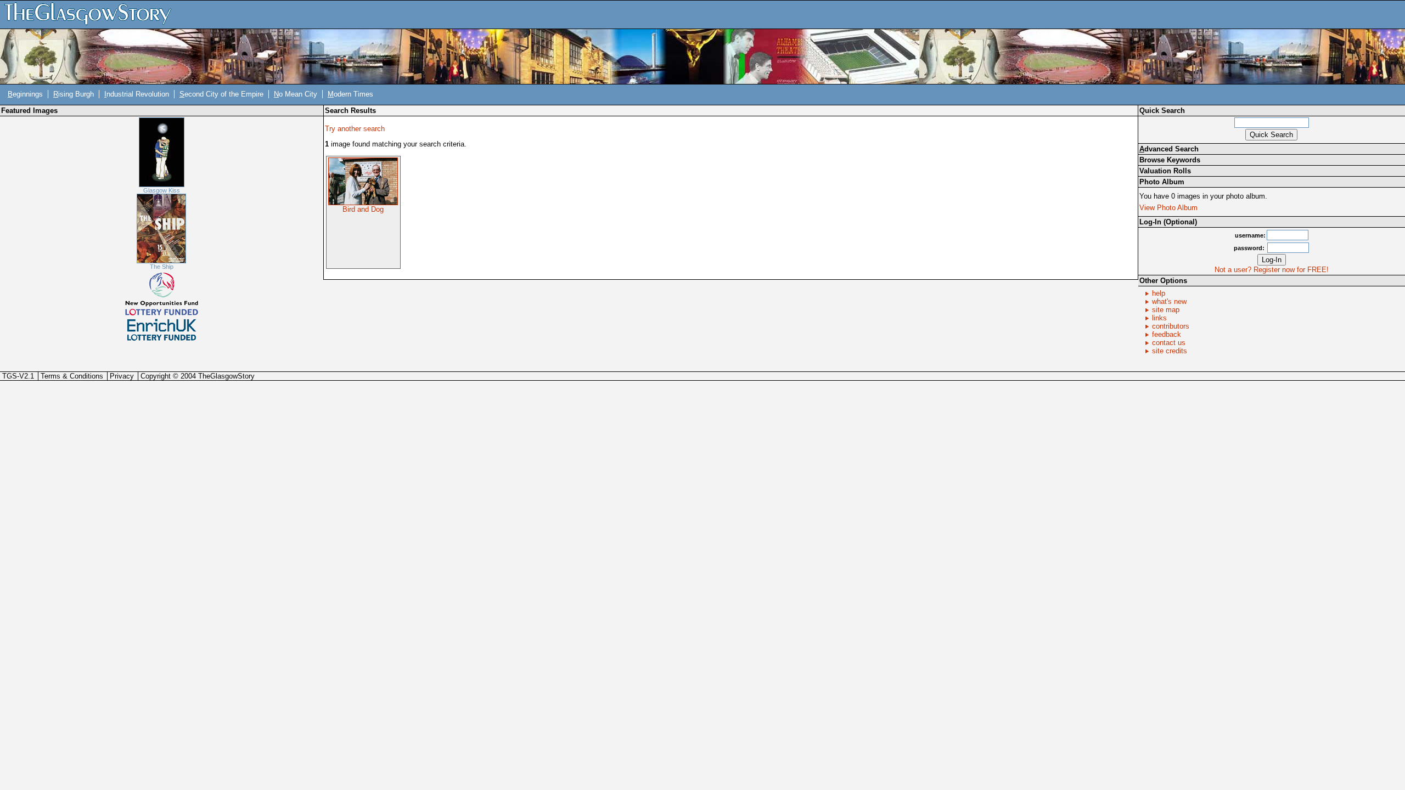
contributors (1170, 326)
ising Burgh (73, 94)
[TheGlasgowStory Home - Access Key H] (91, 14)
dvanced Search (1169, 149)
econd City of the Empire (221, 94)
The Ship (161, 266)
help (1158, 293)
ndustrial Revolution (136, 94)
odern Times (350, 94)
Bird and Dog (363, 209)
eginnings (25, 94)
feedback (1166, 334)
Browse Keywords (1169, 160)
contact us (1168, 342)
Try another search (355, 129)
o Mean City (295, 94)
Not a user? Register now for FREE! (1272, 270)
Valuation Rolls (1165, 171)
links (1159, 318)
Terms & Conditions (72, 376)
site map (1165, 310)
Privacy (122, 376)
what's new (1169, 301)
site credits (1169, 351)
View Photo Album (1168, 208)
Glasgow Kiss (161, 190)
